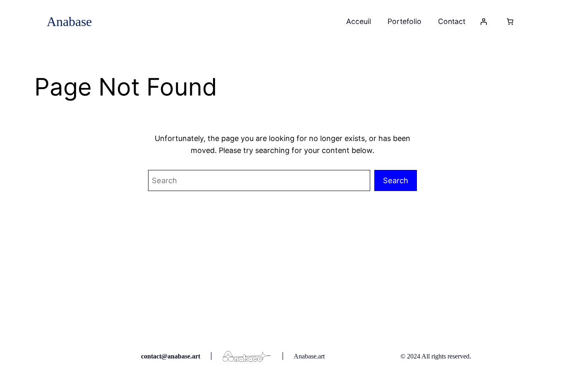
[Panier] (510, 21)
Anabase (69, 21)
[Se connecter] (483, 21)
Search (395, 180)
